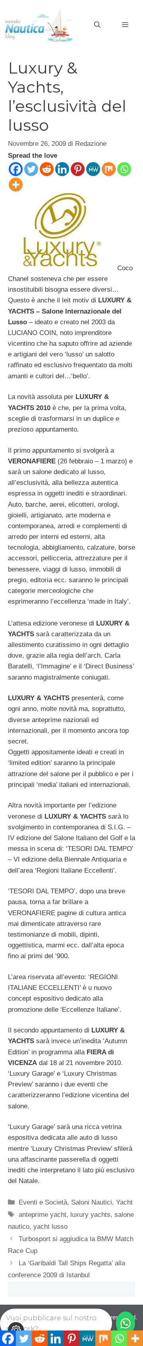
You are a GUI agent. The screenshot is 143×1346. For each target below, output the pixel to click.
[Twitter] (31, 169)
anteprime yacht (42, 1214)
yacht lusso (50, 1226)
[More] (16, 185)
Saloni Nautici (91, 1202)
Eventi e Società (43, 1202)
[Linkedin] (62, 169)
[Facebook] (16, 169)
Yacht (124, 1202)
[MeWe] (93, 169)
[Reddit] (47, 169)
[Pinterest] (78, 169)
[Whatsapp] (124, 169)
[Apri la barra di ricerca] (97, 25)
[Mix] (109, 169)
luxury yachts (90, 1214)
